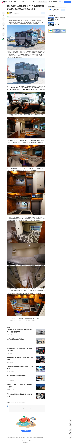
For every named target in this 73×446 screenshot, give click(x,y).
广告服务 (27, 437)
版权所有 (27, 442)
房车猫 (8, 334)
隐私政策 (20, 437)
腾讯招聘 (31, 437)
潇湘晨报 (8, 389)
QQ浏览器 (38, 437)
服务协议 (17, 437)
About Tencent (12, 437)
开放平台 (24, 437)
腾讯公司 (24, 442)
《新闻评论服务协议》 (22, 402)
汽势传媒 (8, 371)
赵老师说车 (9, 362)
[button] (63, 10)
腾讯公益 (34, 437)
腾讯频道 (41, 437)
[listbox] (26, 362)
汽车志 (8, 353)
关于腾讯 (8, 437)
